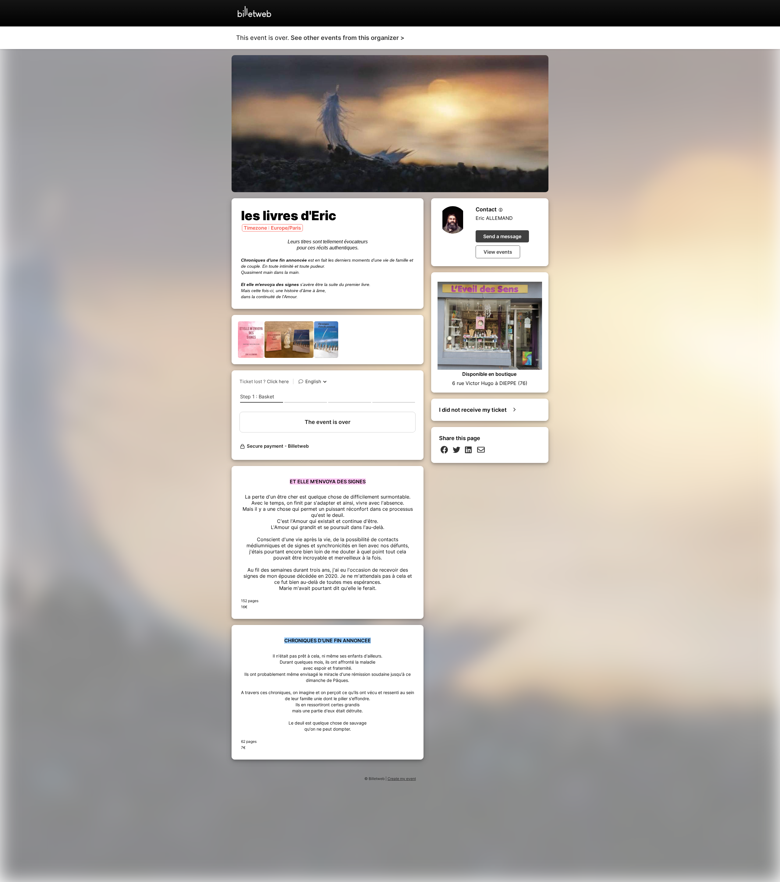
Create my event (402, 778)
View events (498, 252)
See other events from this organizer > (347, 37)
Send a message (502, 236)
